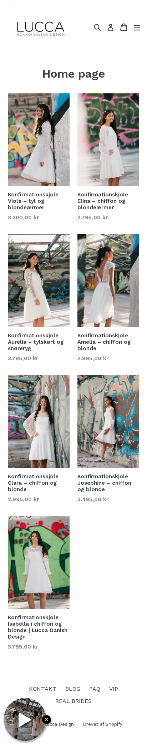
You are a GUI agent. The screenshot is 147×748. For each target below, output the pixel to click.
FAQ (94, 688)
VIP (113, 688)
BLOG (72, 688)
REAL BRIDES (73, 701)
